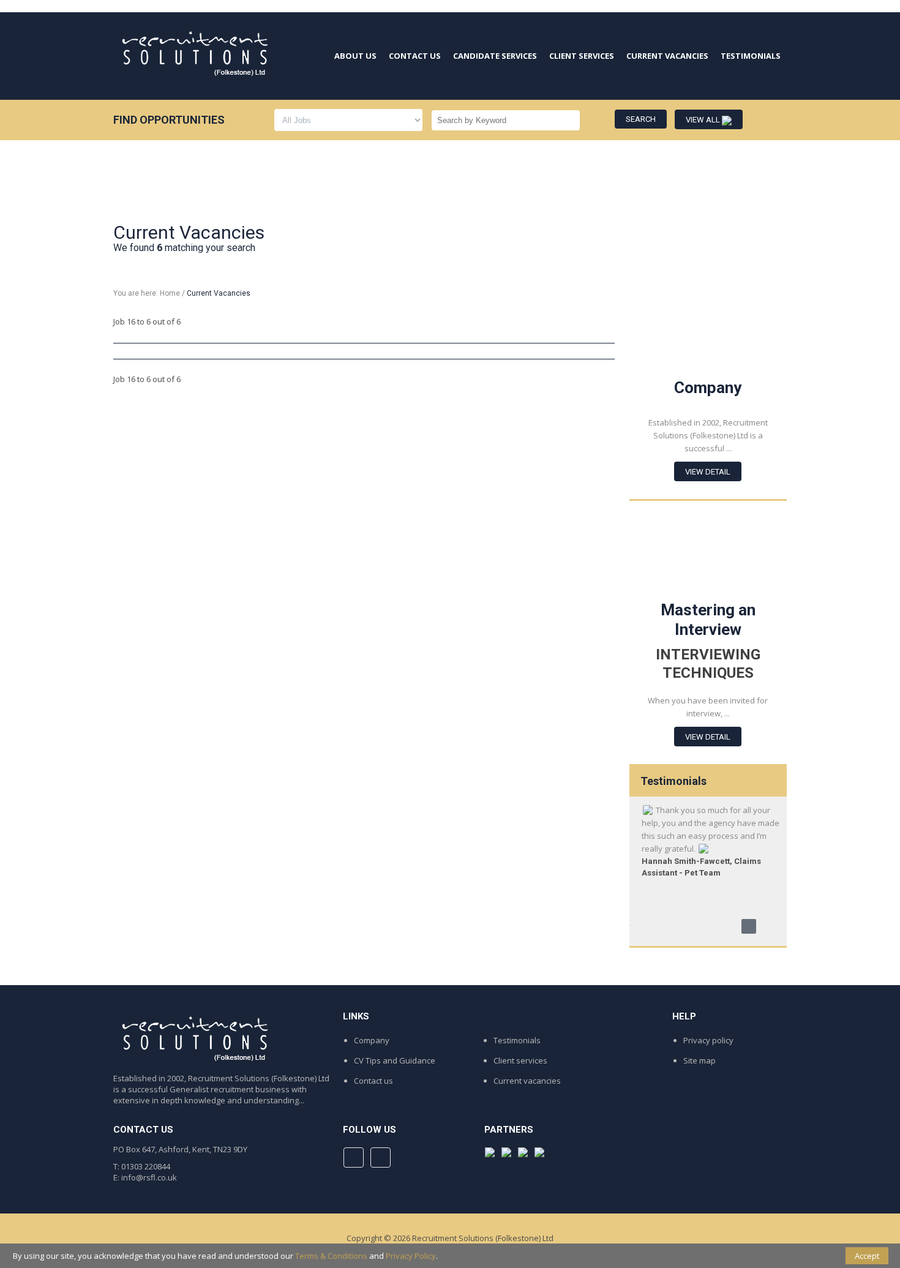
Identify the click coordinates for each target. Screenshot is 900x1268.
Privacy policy (708, 1040)
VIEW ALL (704, 119)
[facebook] (353, 1157)
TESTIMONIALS (751, 55)
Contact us (373, 1080)
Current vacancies (527, 1080)
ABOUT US (355, 55)
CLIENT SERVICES (581, 55)
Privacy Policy (411, 1255)
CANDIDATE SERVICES (495, 55)
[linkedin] (380, 1157)
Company (371, 1040)
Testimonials (517, 1040)
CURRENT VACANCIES (667, 55)
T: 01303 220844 (141, 1166)
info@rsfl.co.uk (149, 1177)
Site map (699, 1060)
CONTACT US (415, 55)
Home (170, 293)
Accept (867, 1255)
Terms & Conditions (331, 1255)
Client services (520, 1060)
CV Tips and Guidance (394, 1060)
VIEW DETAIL (707, 471)
